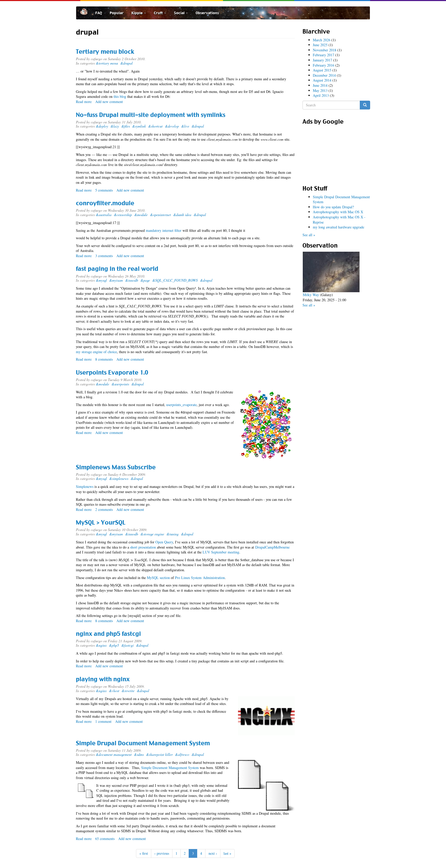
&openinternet (160, 214)
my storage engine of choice (96, 351)
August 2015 (322, 70)
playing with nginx (103, 679)
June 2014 (320, 85)
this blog (120, 96)
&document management (114, 754)
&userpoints (120, 384)
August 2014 (322, 80)
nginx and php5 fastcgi (108, 633)
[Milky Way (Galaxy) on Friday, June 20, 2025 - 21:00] (331, 272)
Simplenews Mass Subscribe (116, 467)
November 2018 (324, 49)
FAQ (98, 13)
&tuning (172, 534)
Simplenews (84, 486)
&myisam (116, 280)
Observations (207, 13)
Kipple (137, 13)
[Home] (85, 12)
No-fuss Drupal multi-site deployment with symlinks (150, 114)
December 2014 (324, 75)
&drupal (126, 63)
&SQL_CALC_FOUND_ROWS (175, 280)
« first (143, 853)
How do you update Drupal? (333, 206)
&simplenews (118, 478)
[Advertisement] (336, 153)
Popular (117, 13)
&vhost (114, 690)
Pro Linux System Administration (200, 577)
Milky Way (311, 294)
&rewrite (128, 690)
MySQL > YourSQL (100, 522)
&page (145, 280)
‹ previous (161, 853)
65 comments (105, 838)
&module (141, 214)
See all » (308, 234)
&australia (104, 214)
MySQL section (158, 577)
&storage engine (152, 534)
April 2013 (321, 95)
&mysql (101, 280)
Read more (84, 101)
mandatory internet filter (163, 230)
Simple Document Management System (170, 767)
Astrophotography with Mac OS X (338, 211)
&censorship (123, 214)
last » (227, 853)
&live (185, 126)
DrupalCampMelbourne (272, 547)
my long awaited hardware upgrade (338, 227)
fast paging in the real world (117, 268)
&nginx (101, 645)
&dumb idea (182, 214)
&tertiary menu (107, 63)
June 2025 (320, 44)
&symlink (139, 126)
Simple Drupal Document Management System (143, 743)
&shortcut (155, 126)
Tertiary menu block (105, 51)
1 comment (103, 721)
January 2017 (322, 60)
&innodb (131, 280)
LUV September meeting (221, 552)
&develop (172, 126)
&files (125, 126)
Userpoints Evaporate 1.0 (112, 372)
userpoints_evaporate (181, 404)
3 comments (104, 255)
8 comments (104, 359)
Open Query (164, 542)
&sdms (139, 754)
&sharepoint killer (159, 754)
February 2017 (323, 54)
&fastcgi (127, 645)
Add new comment (109, 101)
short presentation (143, 547)
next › (213, 853)
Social (179, 13)
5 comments (104, 190)
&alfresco (182, 754)
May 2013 (320, 90)
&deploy (102, 126)
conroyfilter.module (105, 203)
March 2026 (321, 39)
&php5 (114, 645)
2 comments (104, 509)
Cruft (159, 13)
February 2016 (323, 65)
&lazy (114, 126)
